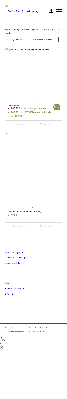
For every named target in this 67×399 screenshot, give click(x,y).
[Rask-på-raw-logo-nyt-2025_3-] (28, 11)
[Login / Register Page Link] (49, 11)
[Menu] (57, 11)
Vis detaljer (47, 124)
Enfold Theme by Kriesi (35, 331)
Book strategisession (15, 288)
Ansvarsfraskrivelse (14, 263)
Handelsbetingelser (14, 252)
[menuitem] (49, 11)
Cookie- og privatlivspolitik (17, 257)
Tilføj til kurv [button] (21, 124)
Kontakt (8, 283)
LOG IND (9, 293)
